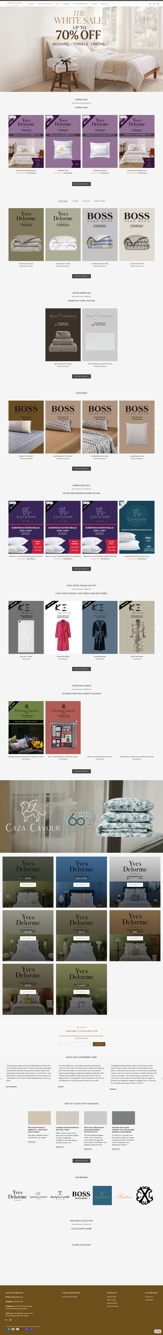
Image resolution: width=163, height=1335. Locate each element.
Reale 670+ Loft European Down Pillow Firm (100, 556)
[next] (158, 143)
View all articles (81, 1160)
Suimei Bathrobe (100, 656)
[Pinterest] (10, 1320)
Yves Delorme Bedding (80, 4)
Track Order (149, 1300)
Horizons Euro (63, 170)
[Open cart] (158, 4)
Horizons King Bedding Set (137, 170)
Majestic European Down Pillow (137, 556)
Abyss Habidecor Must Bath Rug (100, 364)
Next (161, 1079)
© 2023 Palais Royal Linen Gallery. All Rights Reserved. (24, 1326)
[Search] (154, 4)
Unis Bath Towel (26, 656)
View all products (81, 376)
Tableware (66, 4)
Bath (57, 4)
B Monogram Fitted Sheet (63, 456)
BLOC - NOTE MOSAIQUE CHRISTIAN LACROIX (63, 757)
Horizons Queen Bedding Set (26, 170)
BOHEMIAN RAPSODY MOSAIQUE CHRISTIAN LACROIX (26, 757)
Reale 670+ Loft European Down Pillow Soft (26, 556)
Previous (2, 1079)
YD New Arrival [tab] (63, 201)
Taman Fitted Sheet (26, 456)
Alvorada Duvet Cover (100, 264)
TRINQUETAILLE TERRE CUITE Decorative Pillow (137, 757)
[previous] (5, 143)
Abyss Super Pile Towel (63, 364)
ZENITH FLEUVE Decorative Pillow (100, 757)
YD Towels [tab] (75, 201)
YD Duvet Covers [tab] (99, 201)
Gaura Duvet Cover (63, 264)
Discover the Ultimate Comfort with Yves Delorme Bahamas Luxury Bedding (123, 1130)
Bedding (31, 4)
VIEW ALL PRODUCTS (81, 184)
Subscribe (99, 1044)
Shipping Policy (112, 1303)
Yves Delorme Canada (69, 1297)
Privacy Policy (111, 1297)
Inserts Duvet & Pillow (44, 4)
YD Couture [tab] (86, 201)
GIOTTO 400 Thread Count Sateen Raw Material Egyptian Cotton (94, 1130)
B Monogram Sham (137, 456)
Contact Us (104, 4)
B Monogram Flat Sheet (100, 456)
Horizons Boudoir (100, 170)
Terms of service (112, 1306)
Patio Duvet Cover (26, 264)
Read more (31, 1142)
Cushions (94, 4)
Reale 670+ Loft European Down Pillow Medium (63, 556)
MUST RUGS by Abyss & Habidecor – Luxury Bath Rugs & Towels (37, 1130)
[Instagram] (6, 1320)
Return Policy (111, 1300)
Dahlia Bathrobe (137, 656)
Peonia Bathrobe (63, 656)
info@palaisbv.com (16, 1297)
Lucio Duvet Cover (137, 264)
